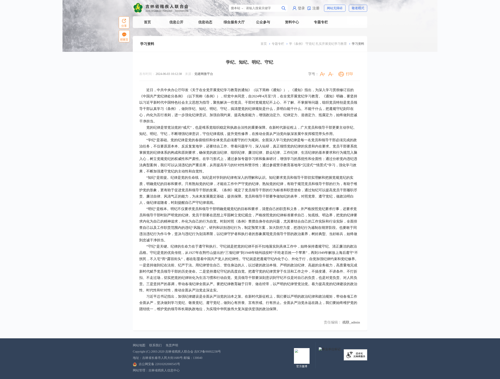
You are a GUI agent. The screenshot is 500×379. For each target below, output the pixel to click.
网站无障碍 (335, 8)
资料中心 (292, 22)
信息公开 (176, 22)
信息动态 (205, 22)
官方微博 (301, 366)
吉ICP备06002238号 (207, 351)
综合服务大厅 (234, 22)
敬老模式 (358, 8)
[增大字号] (322, 74)
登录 (301, 8)
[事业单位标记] (330, 349)
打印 (349, 74)
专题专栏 (321, 22)
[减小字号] (331, 74)
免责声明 (172, 345)
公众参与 (263, 22)
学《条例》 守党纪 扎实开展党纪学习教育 (318, 43)
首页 (147, 22)
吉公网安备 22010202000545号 (159, 364)
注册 (316, 8)
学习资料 (147, 44)
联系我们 (155, 345)
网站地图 (139, 345)
